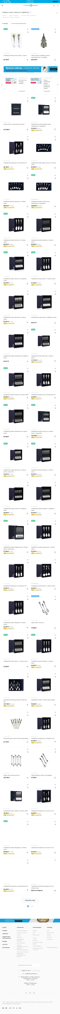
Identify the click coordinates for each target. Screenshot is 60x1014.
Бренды (4, 941)
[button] (27, 72)
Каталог (5, 944)
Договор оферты (21, 943)
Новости (19, 935)
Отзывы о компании (22, 932)
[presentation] (2, 84)
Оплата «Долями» (37, 946)
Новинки (5, 933)
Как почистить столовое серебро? (22, 81)
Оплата (34, 938)
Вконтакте (26, 993)
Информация (37, 927)
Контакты (49, 937)
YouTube (34, 993)
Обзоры (49, 935)
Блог (34, 932)
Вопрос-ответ (36, 935)
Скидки (4, 930)
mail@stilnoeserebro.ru (31, 973)
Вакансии (19, 937)
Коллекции (6, 947)
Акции (4, 927)
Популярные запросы (52, 947)
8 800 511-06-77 (26, 970)
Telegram (30, 993)
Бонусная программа (22, 930)
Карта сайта (50, 939)
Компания (20, 927)
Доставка (35, 940)
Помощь (49, 927)
